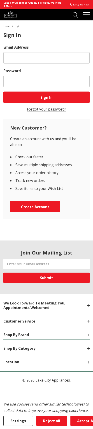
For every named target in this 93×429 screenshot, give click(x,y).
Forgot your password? (46, 109)
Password (12, 70)
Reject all (51, 420)
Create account (35, 206)
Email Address (16, 47)
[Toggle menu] (86, 14)
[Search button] (75, 14)
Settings (18, 420)
